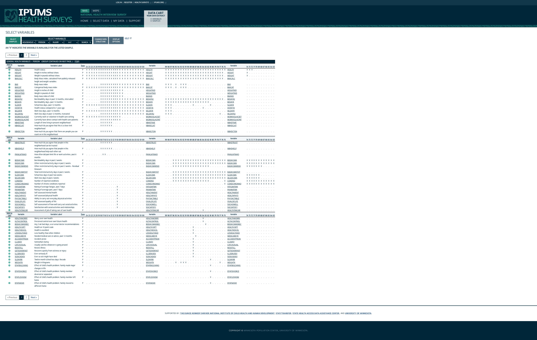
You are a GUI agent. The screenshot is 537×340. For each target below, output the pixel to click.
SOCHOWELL (20, 204)
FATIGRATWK (20, 187)
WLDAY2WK (20, 178)
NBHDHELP (19, 148)
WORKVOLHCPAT (22, 120)
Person (41, 42)
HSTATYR (18, 108)
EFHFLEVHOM (20, 277)
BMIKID (18, 96)
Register (128, 2)
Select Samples (13, 40)
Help (127, 38)
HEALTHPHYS (20, 195)
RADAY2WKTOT (21, 172)
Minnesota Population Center (261, 330)
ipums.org (159, 2)
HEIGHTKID (19, 90)
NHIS (85, 10)
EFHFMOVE (19, 283)
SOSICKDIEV (20, 256)
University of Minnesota (358, 313)
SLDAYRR (18, 259)
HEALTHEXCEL (20, 230)
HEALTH (18, 70)
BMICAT (18, 87)
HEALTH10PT (20, 227)
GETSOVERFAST (21, 251)
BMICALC (19, 78)
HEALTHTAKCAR (21, 210)
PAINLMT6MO (20, 154)
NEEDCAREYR (20, 236)
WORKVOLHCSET (22, 117)
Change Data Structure (101, 40)
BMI (16, 84)
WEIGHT (18, 75)
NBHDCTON (19, 131)
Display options (116, 40)
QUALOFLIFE (20, 201)
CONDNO (19, 181)
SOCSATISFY (20, 207)
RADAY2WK (19, 163)
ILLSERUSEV (20, 254)
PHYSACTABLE (21, 198)
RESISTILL (19, 248)
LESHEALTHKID (21, 233)
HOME (84, 21)
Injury (56, 42)
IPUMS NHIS (6, 6)
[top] (77, 61)
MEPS (96, 10)
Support (135, 21)
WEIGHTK (19, 262)
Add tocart (9, 65)
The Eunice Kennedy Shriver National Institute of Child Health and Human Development (227, 313)
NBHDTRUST (20, 143)
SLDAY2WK (19, 175)
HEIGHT (18, 73)
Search (85, 42)
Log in (119, 2)
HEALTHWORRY (21, 218)
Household (28, 42)
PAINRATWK (20, 190)
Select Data (101, 21)
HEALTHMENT (20, 192)
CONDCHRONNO (22, 184)
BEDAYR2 (18, 99)
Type (83, 66)
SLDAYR (18, 105)
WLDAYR (18, 111)
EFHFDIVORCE (21, 271)
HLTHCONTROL (21, 221)
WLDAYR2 (19, 114)
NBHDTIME (19, 122)
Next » (34, 55)
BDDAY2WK (19, 160)
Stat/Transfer (283, 313)
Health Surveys (142, 2)
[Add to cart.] (9, 70)
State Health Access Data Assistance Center (316, 313)
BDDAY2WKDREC (22, 224)
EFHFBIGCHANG (21, 265)
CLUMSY (18, 242)
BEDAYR (18, 102)
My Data (118, 21)
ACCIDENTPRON (21, 239)
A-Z (69, 42)
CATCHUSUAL (20, 245)
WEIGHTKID (19, 93)
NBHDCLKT (19, 125)
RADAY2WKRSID (21, 166)
